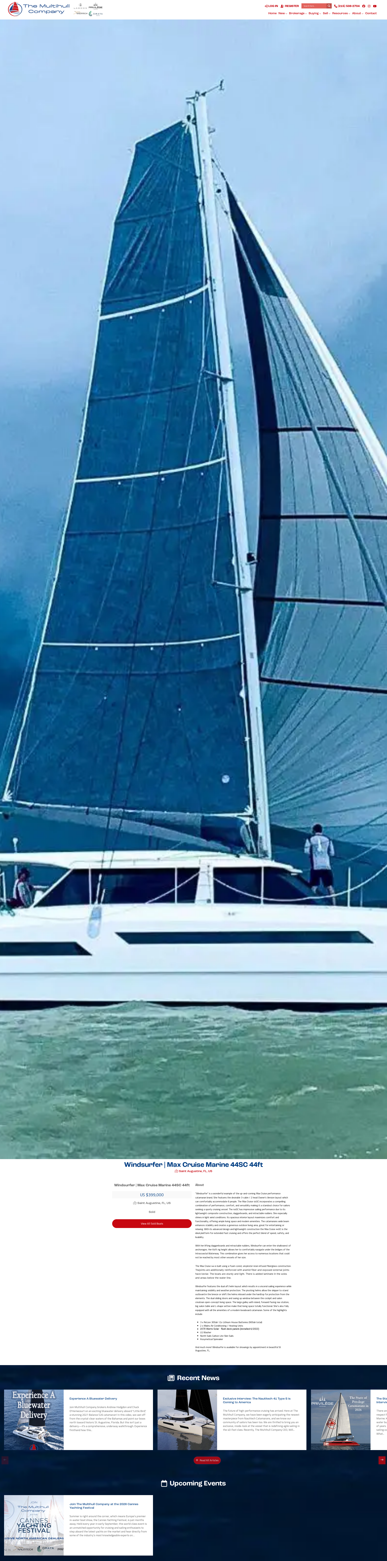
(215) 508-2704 (348, 6)
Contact (371, 13)
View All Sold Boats (152, 1224)
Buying (314, 13)
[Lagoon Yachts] (80, 6)
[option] (78, 1420)
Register (291, 6)
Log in (273, 6)
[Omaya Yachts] (95, 13)
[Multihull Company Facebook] (363, 6)
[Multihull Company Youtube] (375, 6)
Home (272, 13)
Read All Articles (209, 1460)
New (281, 13)
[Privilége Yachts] (95, 6)
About (357, 13)
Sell (326, 13)
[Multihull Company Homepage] (40, 8)
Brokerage (297, 13)
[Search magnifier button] (329, 5)
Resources (340, 13)
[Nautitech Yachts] (80, 13)
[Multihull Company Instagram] (369, 6)
